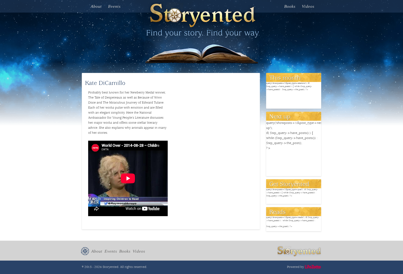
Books (290, 6)
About (96, 6)
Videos (308, 6)
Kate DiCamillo (105, 84)
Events (114, 6)
